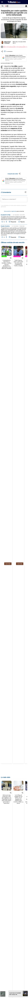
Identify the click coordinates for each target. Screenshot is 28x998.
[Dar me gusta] (2, 222)
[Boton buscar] (2, 6)
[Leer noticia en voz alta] (2, 47)
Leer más (7, 564)
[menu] (2, 2)
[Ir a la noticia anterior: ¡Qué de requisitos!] (3, 994)
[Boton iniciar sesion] (26, 6)
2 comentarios (9, 51)
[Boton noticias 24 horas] (7, 6)
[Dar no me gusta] (6, 222)
